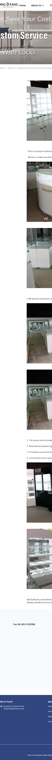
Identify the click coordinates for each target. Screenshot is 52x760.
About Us (11, 68)
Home (2, 68)
